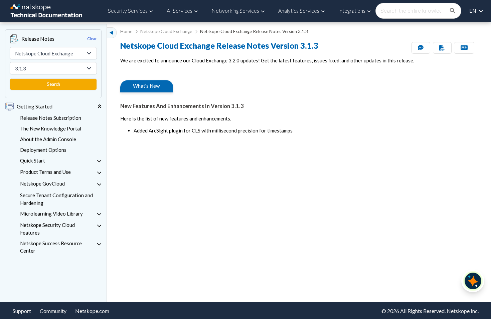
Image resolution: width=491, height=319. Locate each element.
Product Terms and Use (45, 172)
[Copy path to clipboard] (165, 86)
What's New (146, 86)
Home (126, 31)
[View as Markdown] (464, 48)
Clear (92, 38)
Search (53, 84)
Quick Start (32, 160)
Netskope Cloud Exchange (166, 31)
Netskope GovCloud (42, 184)
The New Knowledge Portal (50, 128)
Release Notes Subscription (50, 118)
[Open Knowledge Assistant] (473, 281)
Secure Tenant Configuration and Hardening (56, 199)
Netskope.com (92, 311)
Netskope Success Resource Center (51, 247)
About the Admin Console (48, 139)
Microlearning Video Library (51, 214)
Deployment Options (43, 150)
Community (53, 311)
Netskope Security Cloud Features (47, 229)
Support (22, 311)
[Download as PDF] (442, 48)
